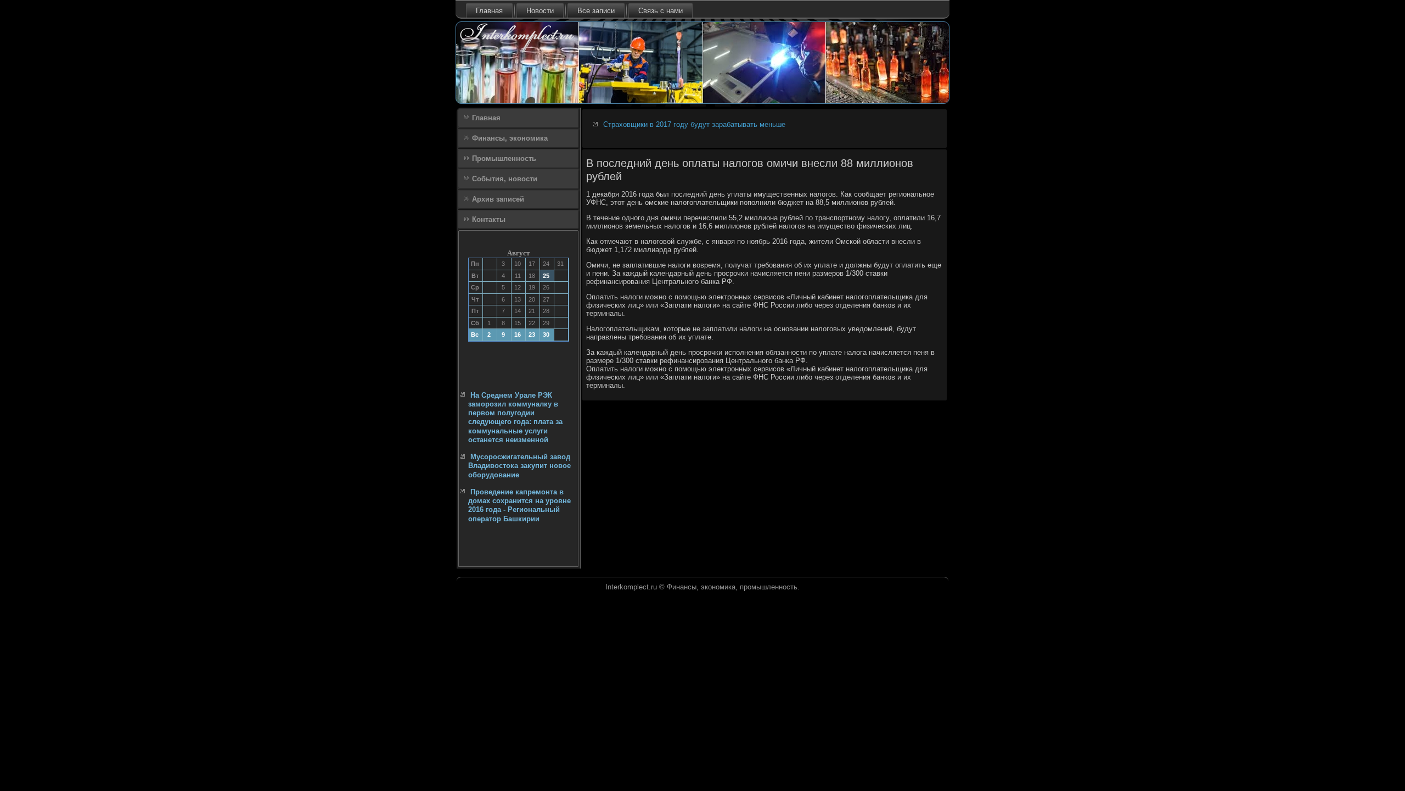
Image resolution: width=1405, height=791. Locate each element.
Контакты (488, 219)
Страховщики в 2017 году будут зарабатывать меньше (694, 124)
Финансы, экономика (510, 138)
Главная (489, 11)
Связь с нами (660, 11)
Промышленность (504, 158)
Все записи (596, 11)
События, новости (504, 179)
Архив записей (498, 199)
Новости (540, 11)
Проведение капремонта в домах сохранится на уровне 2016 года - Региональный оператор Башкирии (519, 505)
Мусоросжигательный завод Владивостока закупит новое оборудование (519, 466)
